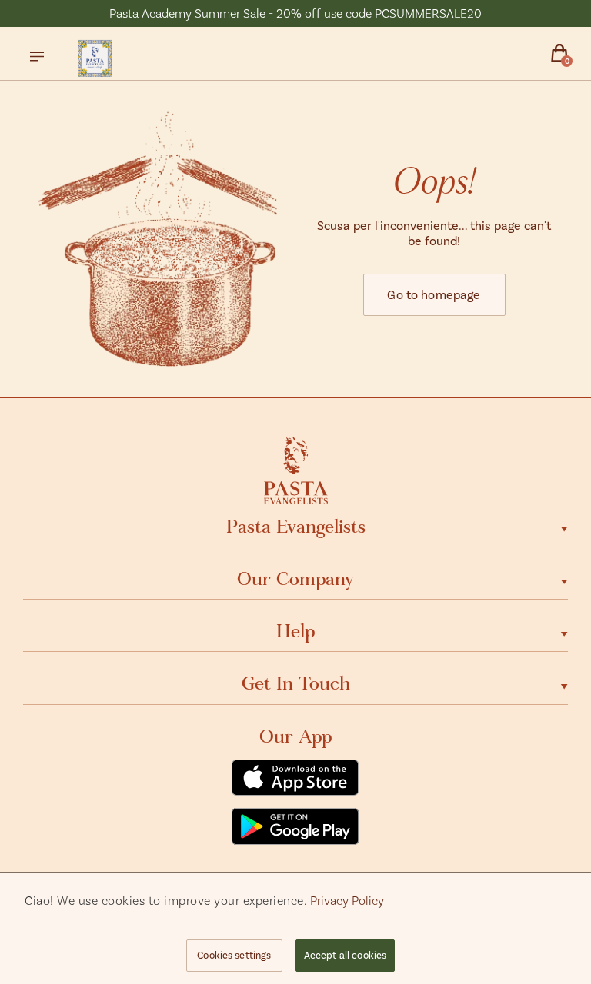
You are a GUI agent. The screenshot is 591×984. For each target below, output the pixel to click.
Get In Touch (296, 683)
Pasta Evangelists (296, 526)
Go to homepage (433, 294)
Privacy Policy (347, 900)
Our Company (295, 579)
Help (295, 631)
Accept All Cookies (345, 955)
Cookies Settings (234, 955)
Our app (295, 736)
